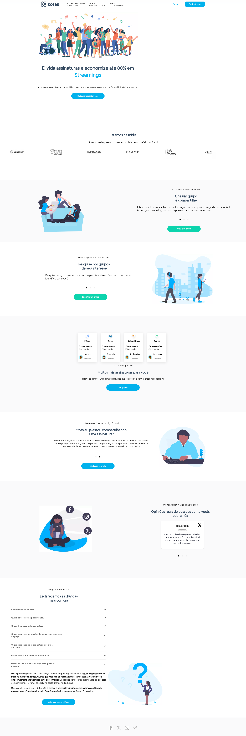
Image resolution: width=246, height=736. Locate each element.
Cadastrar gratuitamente (87, 96)
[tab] (180, 220)
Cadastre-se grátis (98, 466)
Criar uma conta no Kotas (58, 702)
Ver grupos (123, 387)
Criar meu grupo (184, 229)
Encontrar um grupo (90, 297)
